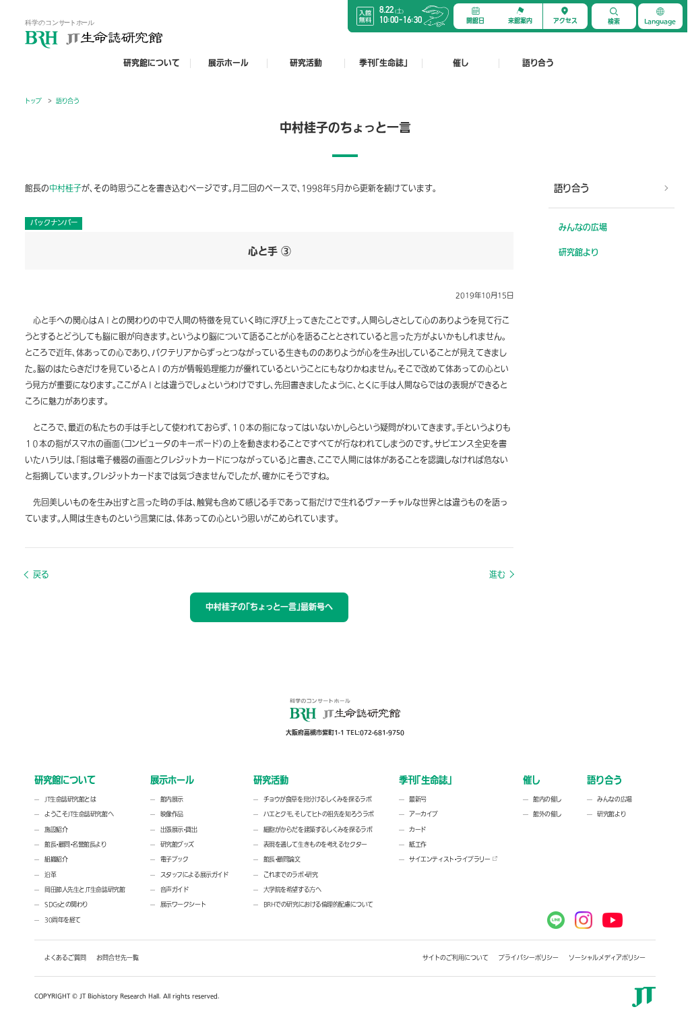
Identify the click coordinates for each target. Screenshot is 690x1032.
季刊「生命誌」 (383, 63)
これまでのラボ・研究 (290, 875)
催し (460, 63)
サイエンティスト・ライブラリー (449, 859)
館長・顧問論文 (282, 859)
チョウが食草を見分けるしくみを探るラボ (317, 799)
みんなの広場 (583, 228)
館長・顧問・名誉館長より (75, 844)
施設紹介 (55, 829)
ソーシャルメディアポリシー (607, 958)
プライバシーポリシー (529, 958)
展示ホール (228, 63)
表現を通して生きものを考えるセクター (315, 844)
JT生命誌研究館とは (70, 799)
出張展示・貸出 (178, 829)
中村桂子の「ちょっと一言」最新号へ (269, 607)
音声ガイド (174, 889)
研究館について (151, 63)
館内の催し (547, 799)
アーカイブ (423, 814)
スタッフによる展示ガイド (194, 875)
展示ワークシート (183, 904)
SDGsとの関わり (66, 904)
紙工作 (418, 844)
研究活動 (306, 63)
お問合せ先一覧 (117, 958)
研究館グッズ (177, 844)
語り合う (538, 63)
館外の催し (547, 814)
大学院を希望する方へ (292, 889)
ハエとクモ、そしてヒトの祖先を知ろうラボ (318, 814)
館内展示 (171, 799)
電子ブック (174, 859)
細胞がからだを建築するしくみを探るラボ (317, 829)
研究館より (578, 253)
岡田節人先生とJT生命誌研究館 (84, 889)
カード (417, 829)
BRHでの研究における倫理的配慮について (318, 904)
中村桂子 (65, 189)
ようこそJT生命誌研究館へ (78, 814)
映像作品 (171, 814)
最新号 (418, 799)
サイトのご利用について (455, 958)
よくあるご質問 (65, 958)
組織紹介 (55, 859)
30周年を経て (62, 920)
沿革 (50, 875)
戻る (41, 575)
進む (497, 575)
